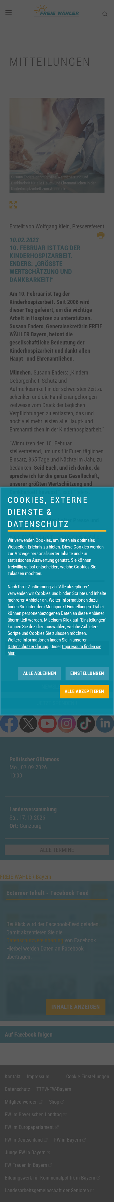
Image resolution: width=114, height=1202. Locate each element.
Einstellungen (87, 673)
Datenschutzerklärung (28, 646)
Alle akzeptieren (84, 691)
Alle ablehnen (39, 673)
